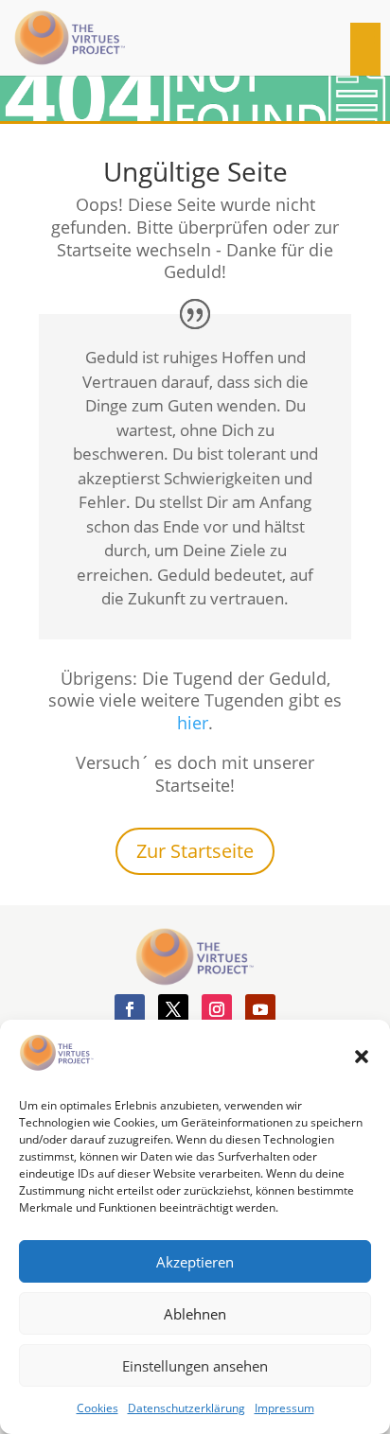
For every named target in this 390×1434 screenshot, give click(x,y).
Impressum (284, 1408)
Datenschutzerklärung (186, 1408)
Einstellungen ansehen (195, 1365)
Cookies (97, 1408)
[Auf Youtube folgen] (260, 1009)
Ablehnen (195, 1313)
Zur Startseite (195, 851)
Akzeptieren (195, 1261)
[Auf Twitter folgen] (173, 1009)
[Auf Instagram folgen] (217, 1009)
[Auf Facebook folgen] (130, 1009)
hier (192, 722)
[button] (361, 1056)
